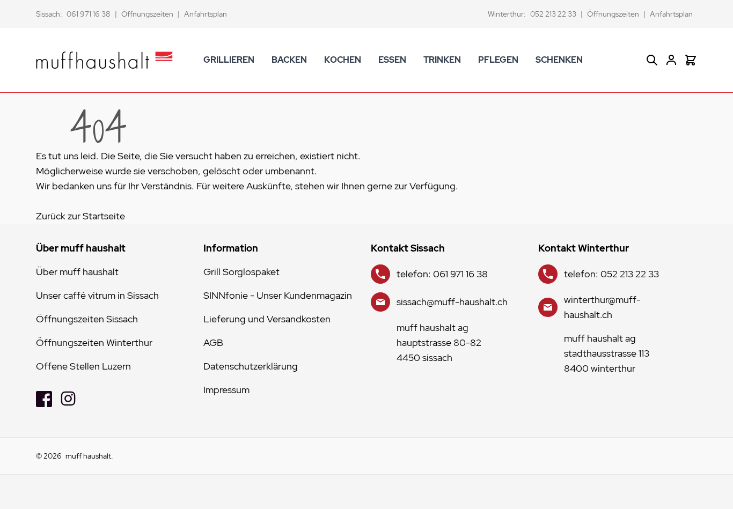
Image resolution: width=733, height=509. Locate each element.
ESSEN (392, 59)
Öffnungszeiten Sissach (87, 319)
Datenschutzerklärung (250, 366)
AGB (213, 342)
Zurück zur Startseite (80, 216)
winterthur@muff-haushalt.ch (602, 307)
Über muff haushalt (77, 271)
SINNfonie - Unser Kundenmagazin (277, 295)
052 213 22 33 (553, 14)
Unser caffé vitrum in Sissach (97, 295)
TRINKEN (442, 59)
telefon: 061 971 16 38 (442, 274)
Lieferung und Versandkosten (267, 319)
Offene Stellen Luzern (83, 366)
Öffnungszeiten (147, 14)
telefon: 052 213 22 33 (611, 274)
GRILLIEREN (228, 59)
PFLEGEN (498, 59)
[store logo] (104, 60)
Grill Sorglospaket (241, 271)
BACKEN (289, 59)
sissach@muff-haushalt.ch (452, 302)
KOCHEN (342, 59)
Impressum (226, 389)
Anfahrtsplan (205, 14)
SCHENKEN (559, 59)
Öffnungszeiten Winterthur (94, 342)
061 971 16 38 (89, 14)
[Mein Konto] (671, 60)
